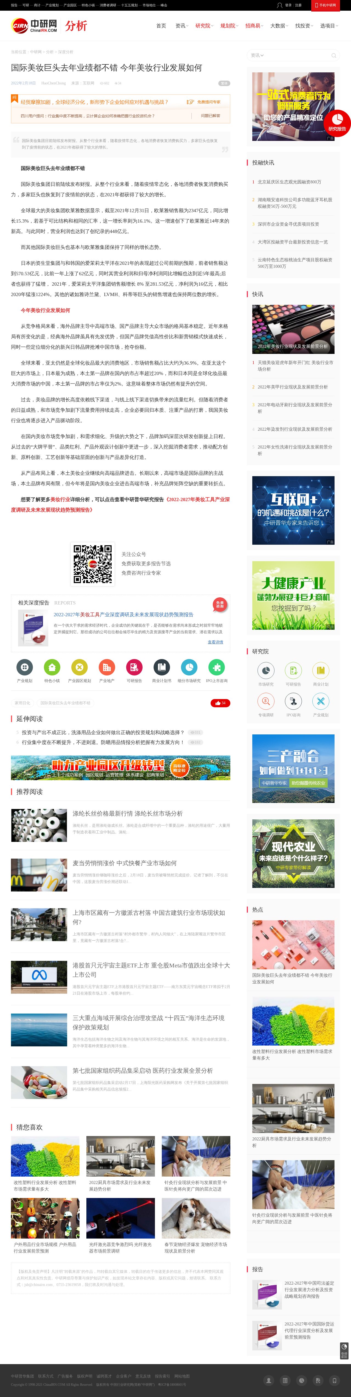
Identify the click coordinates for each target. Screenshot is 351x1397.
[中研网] (35, 26)
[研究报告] (301, 1380)
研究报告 (344, 1346)
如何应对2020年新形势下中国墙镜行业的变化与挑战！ (81, 732)
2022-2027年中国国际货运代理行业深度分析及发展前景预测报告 (309, 1330)
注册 (298, 5)
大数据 (277, 26)
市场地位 (149, 5)
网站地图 (182, 1376)
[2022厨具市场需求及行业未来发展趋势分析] (120, 1175)
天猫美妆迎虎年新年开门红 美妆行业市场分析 (295, 365)
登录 (288, 5)
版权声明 (84, 1376)
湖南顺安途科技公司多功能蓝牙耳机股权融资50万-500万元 (295, 203)
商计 (37, 5)
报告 (14, 5)
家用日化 (22, 703)
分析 (50, 52)
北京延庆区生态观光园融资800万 (289, 182)
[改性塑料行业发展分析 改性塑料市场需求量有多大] (45, 1175)
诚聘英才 (104, 1376)
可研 (25, 5)
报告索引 (162, 1376)
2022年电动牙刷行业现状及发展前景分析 (295, 408)
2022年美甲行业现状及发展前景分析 (293, 387)
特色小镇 (88, 5)
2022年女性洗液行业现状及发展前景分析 (295, 450)
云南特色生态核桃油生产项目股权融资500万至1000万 (295, 263)
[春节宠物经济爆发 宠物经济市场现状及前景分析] (196, 1237)
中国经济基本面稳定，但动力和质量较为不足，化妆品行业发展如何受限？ (103, 742)
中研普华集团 (22, 1376)
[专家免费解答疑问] (120, 108)
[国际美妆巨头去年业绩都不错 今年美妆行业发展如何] (293, 968)
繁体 (224, 83)
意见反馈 (143, 1376)
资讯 (180, 26)
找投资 (302, 26)
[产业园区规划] (120, 779)
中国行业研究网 (121, 1385)
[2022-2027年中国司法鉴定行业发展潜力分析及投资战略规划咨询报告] (267, 1308)
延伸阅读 (29, 718)
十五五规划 (129, 5)
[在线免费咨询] (221, 605)
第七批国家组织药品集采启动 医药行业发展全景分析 (143, 1070)
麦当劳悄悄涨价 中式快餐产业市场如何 (125, 863)
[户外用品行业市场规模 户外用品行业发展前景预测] (45, 1237)
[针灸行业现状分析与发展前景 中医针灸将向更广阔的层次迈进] (196, 1175)
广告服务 (65, 1376)
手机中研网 (327, 5)
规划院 (227, 26)
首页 (161, 26)
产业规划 (52, 5)
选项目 (327, 26)
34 (223, 703)
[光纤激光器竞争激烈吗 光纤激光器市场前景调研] (120, 1237)
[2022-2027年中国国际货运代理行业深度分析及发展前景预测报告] (267, 1349)
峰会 (164, 5)
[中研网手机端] (334, 1380)
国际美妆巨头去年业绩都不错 (65, 703)
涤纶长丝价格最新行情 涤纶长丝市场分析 (128, 813)
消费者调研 (108, 5)
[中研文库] (318, 1380)
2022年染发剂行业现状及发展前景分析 (295, 429)
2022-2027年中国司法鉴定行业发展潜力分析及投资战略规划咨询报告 (309, 1290)
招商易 (252, 26)
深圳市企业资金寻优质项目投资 (288, 224)
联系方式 (45, 1376)
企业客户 (123, 1376)
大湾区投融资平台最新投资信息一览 (293, 242)
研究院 (203, 26)
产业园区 (70, 5)
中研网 (36, 52)
